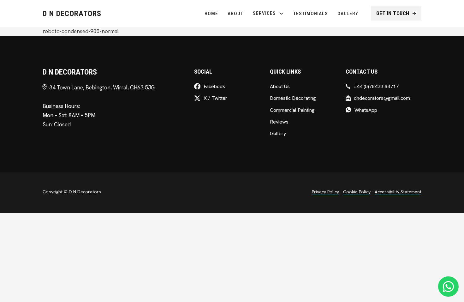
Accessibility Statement (398, 192)
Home (211, 13)
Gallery (347, 13)
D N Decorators (72, 13)
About (235, 13)
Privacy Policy (325, 192)
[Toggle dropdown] (281, 13)
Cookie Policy (357, 192)
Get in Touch (392, 13)
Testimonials (310, 13)
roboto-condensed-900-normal (81, 31)
